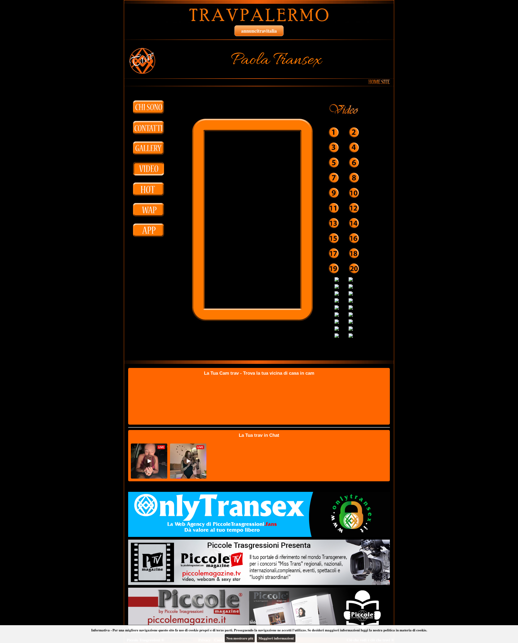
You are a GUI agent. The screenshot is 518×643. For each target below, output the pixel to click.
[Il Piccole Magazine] (259, 610)
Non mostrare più (239, 638)
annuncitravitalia (259, 30)
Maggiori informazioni (276, 638)
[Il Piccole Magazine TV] (259, 562)
